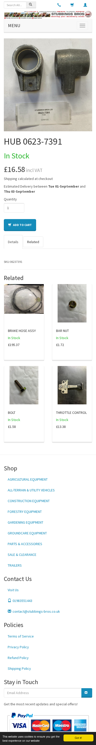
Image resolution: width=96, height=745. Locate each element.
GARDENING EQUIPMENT (25, 522)
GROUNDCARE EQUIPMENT (27, 533)
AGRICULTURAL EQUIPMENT (28, 479)
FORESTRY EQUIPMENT (25, 511)
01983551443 (22, 600)
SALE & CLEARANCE (22, 554)
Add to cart (22, 225)
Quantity (10, 199)
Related (33, 242)
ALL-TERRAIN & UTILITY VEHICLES (31, 490)
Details (13, 242)
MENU (14, 25)
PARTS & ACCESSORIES (25, 544)
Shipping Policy (19, 668)
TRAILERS (15, 565)
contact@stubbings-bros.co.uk (36, 611)
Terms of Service (21, 636)
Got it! (78, 738)
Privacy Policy (18, 647)
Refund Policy (18, 657)
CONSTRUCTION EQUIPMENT (29, 501)
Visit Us (13, 590)
